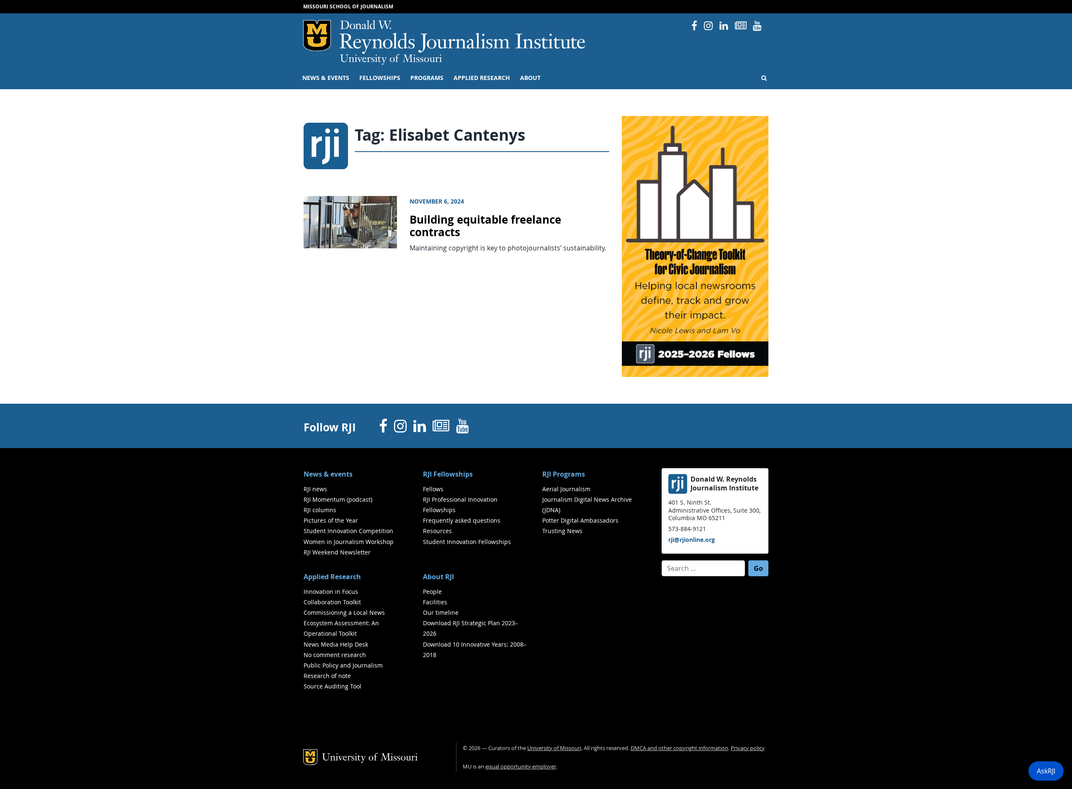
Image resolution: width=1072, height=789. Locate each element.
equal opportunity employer (520, 766)
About (530, 78)
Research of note (327, 676)
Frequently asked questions (461, 520)
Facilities (435, 602)
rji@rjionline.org (691, 540)
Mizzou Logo (317, 35)
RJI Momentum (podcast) (338, 499)
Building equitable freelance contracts (485, 226)
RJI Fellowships (448, 474)
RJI (463, 37)
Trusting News (562, 531)
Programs (426, 78)
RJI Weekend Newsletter (337, 552)
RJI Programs (563, 474)
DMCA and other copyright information (679, 748)
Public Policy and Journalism (343, 665)
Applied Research (482, 78)
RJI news (315, 489)
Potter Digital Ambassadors (580, 520)
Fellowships (379, 78)
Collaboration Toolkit (332, 602)
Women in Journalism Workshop (349, 542)
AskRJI (1046, 771)
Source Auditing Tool (332, 686)
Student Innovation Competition (348, 531)
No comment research (335, 655)
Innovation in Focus (331, 592)
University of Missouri (391, 59)
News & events (325, 78)
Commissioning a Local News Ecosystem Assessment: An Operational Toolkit (344, 623)
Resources (437, 531)
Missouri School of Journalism (348, 6)
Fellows (433, 489)
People (432, 592)
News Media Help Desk (336, 644)
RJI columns (320, 510)
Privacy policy (748, 748)
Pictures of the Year (331, 520)
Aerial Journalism (566, 489)
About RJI (438, 576)
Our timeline (441, 612)
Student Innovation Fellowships (467, 542)
